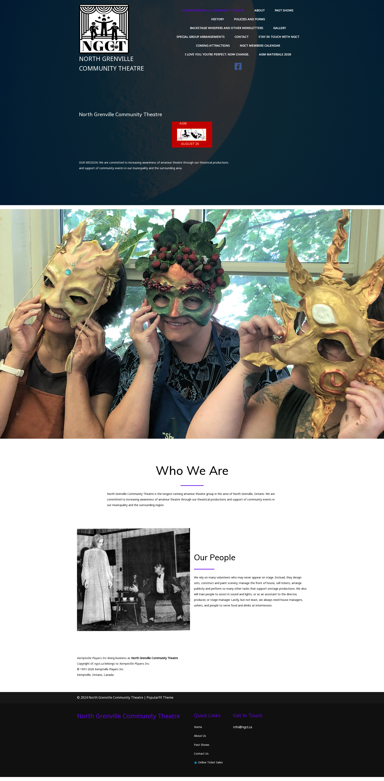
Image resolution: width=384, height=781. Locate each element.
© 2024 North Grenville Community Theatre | (112, 697)
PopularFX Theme (160, 697)
